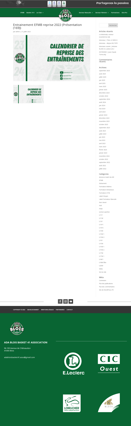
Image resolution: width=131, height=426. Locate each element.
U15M (101, 244)
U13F (101, 221)
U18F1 (101, 259)
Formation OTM (104, 193)
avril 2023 (102, 143)
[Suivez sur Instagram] (65, 301)
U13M (101, 231)
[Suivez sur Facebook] (60, 301)
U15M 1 (101, 247)
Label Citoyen (103, 196)
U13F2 (101, 228)
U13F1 (101, 225)
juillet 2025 (102, 77)
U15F (101, 240)
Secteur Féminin (101, 13)
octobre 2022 (103, 159)
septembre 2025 (104, 71)
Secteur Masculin (85, 13)
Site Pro (124, 13)
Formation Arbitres (105, 187)
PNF (100, 206)
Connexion (102, 280)
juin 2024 (102, 105)
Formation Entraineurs (106, 190)
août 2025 (102, 74)
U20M (101, 266)
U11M (101, 218)
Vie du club (102, 272)
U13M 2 (101, 237)
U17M (101, 253)
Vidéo (101, 269)
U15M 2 (101, 250)
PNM (100, 209)
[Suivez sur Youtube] (71, 301)
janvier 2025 (103, 90)
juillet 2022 (102, 169)
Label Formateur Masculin (107, 199)
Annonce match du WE (106, 177)
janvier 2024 (103, 115)
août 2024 (102, 102)
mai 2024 (102, 109)
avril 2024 (102, 112)
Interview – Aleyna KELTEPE (108, 43)
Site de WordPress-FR (106, 290)
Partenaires (60, 310)
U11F (101, 215)
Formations (115, 13)
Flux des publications (106, 283)
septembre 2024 (104, 99)
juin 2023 (102, 137)
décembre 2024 (104, 93)
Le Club (39, 13)
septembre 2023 (104, 128)
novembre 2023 (104, 121)
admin (18, 32)
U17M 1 (101, 256)
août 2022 (102, 165)
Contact (70, 310)
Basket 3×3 (30, 13)
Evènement (103, 183)
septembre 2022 (104, 162)
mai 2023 (102, 140)
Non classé (102, 202)
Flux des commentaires (107, 287)
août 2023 (102, 131)
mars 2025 (102, 86)
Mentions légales (47, 310)
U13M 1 (101, 234)
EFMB (22, 13)
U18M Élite (102, 262)
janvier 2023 (103, 153)
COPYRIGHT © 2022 (19, 310)
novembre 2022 (104, 156)
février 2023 (103, 150)
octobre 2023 (103, 124)
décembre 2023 (104, 118)
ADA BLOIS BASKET (33, 310)
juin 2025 (102, 80)
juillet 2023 (102, 134)
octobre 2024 (103, 96)
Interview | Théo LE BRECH (108, 40)
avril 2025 (102, 83)
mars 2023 (102, 147)
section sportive (104, 212)
